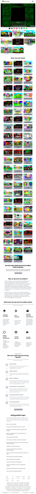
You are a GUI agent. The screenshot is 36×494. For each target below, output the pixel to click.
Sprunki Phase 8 (18, 486)
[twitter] (9, 28)
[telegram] (19, 28)
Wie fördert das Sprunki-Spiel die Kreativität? (14, 456)
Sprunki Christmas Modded (15, 490)
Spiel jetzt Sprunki (18, 273)
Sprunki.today (6, 1)
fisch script (23, 486)
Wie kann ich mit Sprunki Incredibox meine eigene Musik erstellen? (17, 430)
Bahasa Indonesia (18, 476)
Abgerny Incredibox (10, 482)
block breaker (21, 485)
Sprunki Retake (21, 482)
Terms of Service (25, 492)
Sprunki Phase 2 (26, 484)
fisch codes (9, 490)
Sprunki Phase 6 (7, 486)
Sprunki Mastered (9, 489)
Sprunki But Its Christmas (25, 490)
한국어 (18, 478)
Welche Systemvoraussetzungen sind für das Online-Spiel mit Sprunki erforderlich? (17, 443)
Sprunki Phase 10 (8, 488)
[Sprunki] (3, 1)
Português (23, 476)
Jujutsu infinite (20, 489)
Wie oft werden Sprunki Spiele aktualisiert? (14, 471)
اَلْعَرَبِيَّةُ (12, 480)
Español (29, 476)
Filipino (18, 480)
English (7, 476)
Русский (23, 478)
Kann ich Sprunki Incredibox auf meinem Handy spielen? (16, 439)
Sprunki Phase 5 (26, 485)
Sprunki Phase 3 (10, 485)
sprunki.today (10, 492)
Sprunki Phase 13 (28, 488)
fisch (24, 488)
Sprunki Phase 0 (9, 484)
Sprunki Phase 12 (20, 488)
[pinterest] (17, 28)
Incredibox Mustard (26, 489)
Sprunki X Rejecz (15, 489)
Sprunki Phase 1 (21, 484)
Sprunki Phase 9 (28, 486)
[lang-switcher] (33, 1)
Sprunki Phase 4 (15, 485)
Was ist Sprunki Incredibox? (11, 424)
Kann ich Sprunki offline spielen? (12, 437)
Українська (7, 478)
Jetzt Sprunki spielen (18, 409)
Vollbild (33, 25)
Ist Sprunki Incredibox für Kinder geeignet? (14, 461)
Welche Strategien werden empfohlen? (13, 459)
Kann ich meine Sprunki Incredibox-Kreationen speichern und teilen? (17, 453)
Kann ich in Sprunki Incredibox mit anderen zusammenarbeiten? (14, 449)
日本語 (12, 478)
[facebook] (12, 28)
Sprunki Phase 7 (13, 486)
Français (29, 478)
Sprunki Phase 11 (14, 488)
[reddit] (14, 28)
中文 (12, 476)
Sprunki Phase (16, 482)
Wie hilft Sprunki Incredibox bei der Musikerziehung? (16, 468)
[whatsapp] (26, 28)
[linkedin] (21, 28)
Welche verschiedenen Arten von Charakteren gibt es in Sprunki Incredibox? (16, 434)
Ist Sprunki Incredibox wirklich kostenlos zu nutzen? (16, 426)
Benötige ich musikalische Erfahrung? (13, 446)
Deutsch (7, 480)
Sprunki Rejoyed (26, 482)
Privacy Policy (32, 492)
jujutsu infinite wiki (15, 484)
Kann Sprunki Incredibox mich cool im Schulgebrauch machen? (16, 465)
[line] (24, 28)
